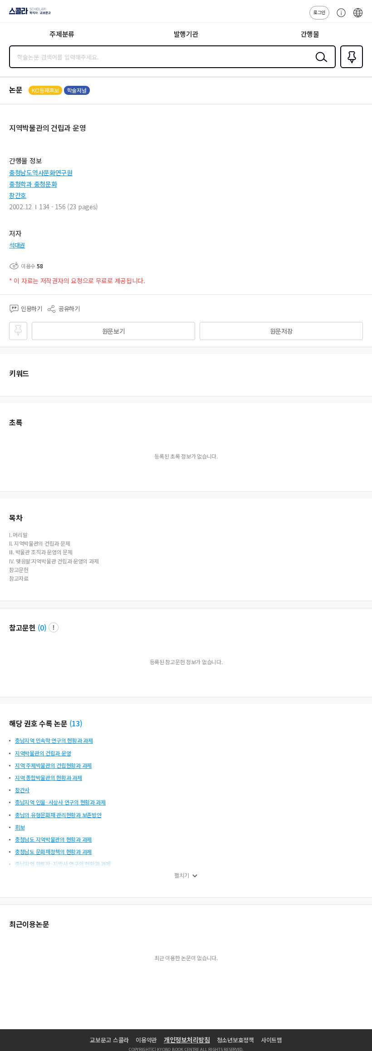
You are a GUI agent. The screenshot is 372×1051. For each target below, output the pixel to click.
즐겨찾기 (349, 67)
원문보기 (113, 331)
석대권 (17, 245)
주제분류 (61, 34)
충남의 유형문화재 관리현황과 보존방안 (58, 815)
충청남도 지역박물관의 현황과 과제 (53, 839)
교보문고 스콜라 (109, 1040)
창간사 (22, 790)
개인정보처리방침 (187, 1039)
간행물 (310, 34)
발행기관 (186, 34)
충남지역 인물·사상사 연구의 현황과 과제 (60, 802)
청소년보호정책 (235, 1040)
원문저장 (281, 331)
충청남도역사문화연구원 (41, 172)
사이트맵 (271, 1040)
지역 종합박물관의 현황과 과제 (48, 777)
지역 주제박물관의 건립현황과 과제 (53, 765)
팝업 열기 (54, 627)
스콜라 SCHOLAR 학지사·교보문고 (28, 14)
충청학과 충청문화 (33, 183)
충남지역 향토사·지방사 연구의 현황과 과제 (63, 864)
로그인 (319, 12)
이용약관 (146, 1040)
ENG (358, 17)
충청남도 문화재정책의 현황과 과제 (53, 851)
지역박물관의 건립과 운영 (43, 753)
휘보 (19, 827)
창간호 (17, 195)
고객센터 (339, 17)
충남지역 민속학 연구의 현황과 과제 (54, 740)
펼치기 (181, 875)
